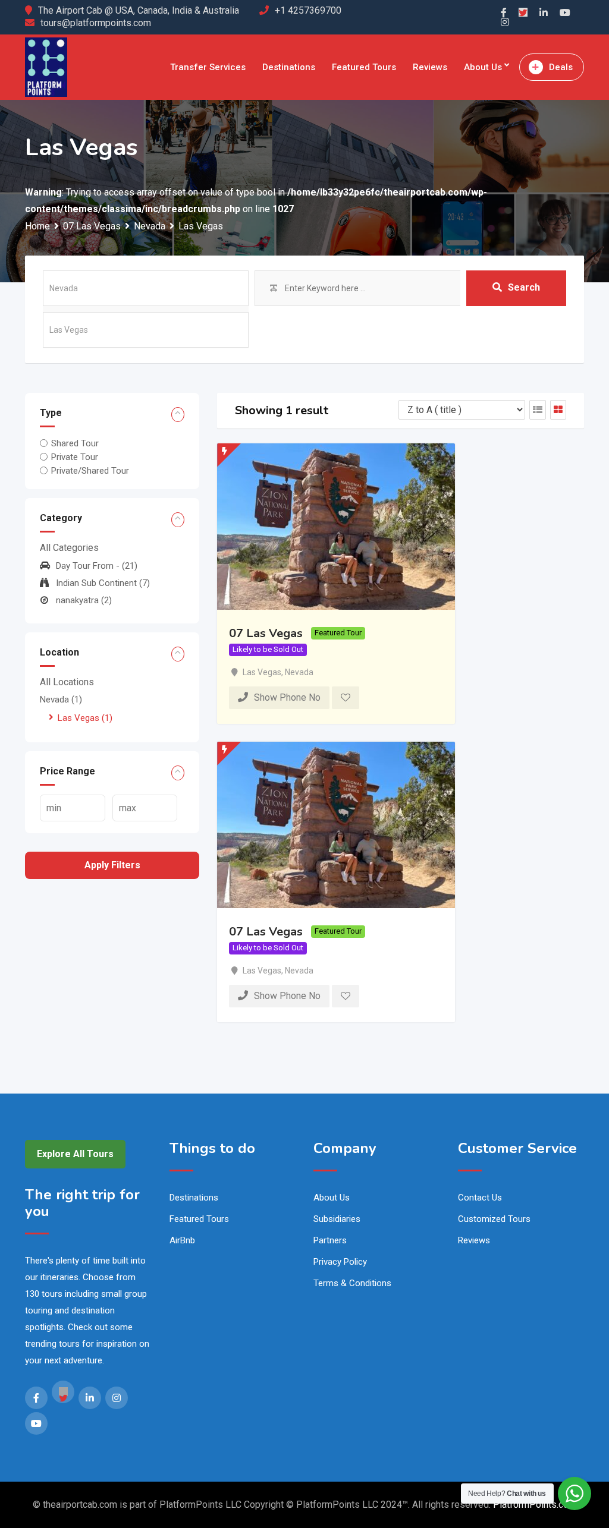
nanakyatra (84, 600)
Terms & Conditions (352, 1283)
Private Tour (74, 457)
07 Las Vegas (266, 633)
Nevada (61, 699)
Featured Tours (364, 67)
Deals (561, 67)
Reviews (430, 67)
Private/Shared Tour (90, 470)
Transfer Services (208, 67)
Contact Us (480, 1197)
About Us (483, 67)
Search (524, 287)
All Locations (67, 682)
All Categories (69, 547)
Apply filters (112, 865)
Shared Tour (75, 442)
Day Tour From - (96, 565)
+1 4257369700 (308, 10)
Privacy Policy (340, 1261)
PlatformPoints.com (534, 1504)
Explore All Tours (75, 1154)
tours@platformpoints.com (95, 23)
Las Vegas (85, 718)
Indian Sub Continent (103, 583)
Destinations (288, 67)
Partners (330, 1240)
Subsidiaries (336, 1219)
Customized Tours (494, 1219)
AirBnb (182, 1240)
